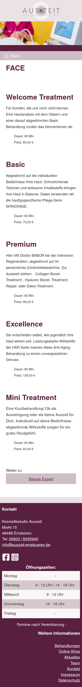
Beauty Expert (41, 478)
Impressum (70, 674)
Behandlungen (67, 645)
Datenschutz (69, 680)
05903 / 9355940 (23, 538)
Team (75, 662)
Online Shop (69, 651)
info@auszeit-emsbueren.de (26, 544)
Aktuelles (72, 657)
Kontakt (73, 668)
